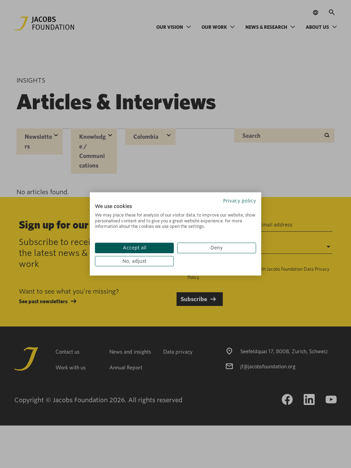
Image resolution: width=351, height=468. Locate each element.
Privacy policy (239, 201)
